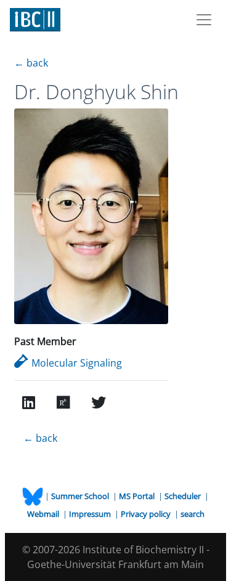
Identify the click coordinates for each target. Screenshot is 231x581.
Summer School (81, 496)
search (192, 513)
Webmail (44, 513)
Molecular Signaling (76, 363)
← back (31, 63)
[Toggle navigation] (204, 19)
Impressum (91, 513)
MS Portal (137, 496)
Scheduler (183, 496)
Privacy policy (146, 513)
